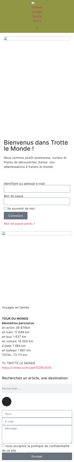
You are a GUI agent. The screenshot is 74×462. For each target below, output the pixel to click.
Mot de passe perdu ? (19, 223)
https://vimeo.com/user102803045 (27, 367)
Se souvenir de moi (20, 208)
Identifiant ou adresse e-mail (24, 183)
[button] (37, 28)
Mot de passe (13, 195)
